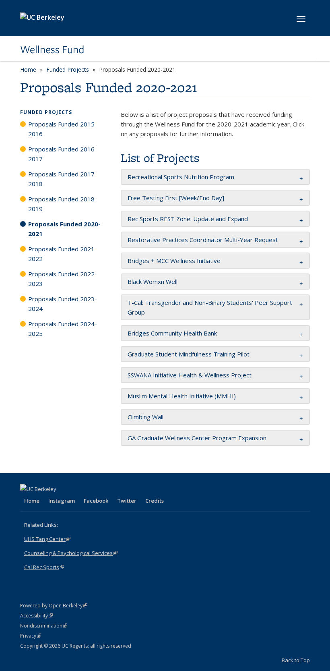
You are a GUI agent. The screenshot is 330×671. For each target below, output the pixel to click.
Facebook (96, 500)
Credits (154, 500)
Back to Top (296, 660)
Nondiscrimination (43, 625)
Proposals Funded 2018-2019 (62, 204)
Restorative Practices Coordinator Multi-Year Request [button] (203, 240)
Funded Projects (67, 69)
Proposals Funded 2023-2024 (62, 304)
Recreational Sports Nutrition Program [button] (181, 177)
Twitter (126, 500)
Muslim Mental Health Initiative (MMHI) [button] (182, 396)
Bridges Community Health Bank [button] (172, 333)
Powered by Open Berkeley (53, 605)
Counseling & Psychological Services (71, 553)
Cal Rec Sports (44, 567)
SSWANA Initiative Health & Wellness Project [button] (190, 375)
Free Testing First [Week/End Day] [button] (176, 198)
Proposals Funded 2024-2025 (62, 329)
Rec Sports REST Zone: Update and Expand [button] (188, 219)
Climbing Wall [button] (145, 417)
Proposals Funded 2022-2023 (62, 279)
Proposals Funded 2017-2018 (62, 179)
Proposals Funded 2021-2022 (62, 254)
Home (28, 69)
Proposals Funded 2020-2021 (64, 229)
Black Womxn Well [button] (152, 282)
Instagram (61, 500)
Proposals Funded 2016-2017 (62, 154)
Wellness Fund (52, 49)
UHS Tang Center (47, 539)
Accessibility (36, 615)
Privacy (30, 635)
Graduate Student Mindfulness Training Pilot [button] (189, 354)
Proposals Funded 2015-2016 (62, 129)
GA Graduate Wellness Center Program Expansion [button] (197, 438)
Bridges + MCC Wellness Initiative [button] (174, 261)
